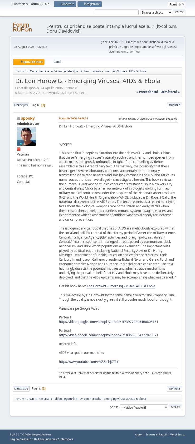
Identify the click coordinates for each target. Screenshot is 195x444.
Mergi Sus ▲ (177, 434)
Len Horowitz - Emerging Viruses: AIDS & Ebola (121, 286)
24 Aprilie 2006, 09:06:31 (73, 118)
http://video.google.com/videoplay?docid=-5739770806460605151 (108, 322)
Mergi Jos (21, 105)
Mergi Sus (21, 388)
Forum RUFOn (22, 27)
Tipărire (174, 105)
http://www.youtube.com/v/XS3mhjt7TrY (89, 362)
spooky (28, 118)
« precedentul (147, 92)
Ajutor (139, 434)
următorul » (170, 92)
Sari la (114, 407)
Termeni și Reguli (156, 434)
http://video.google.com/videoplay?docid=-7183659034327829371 (108, 335)
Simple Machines (42, 434)
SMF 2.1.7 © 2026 (20, 434)
